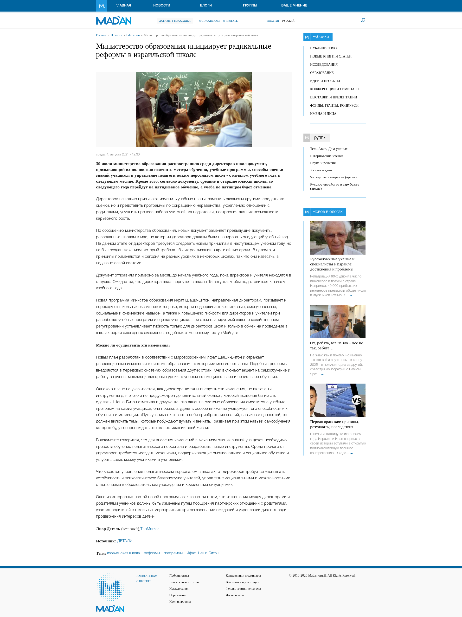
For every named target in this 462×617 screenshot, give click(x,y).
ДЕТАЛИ (125, 541)
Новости (161, 5)
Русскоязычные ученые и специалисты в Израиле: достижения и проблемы (332, 264)
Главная (123, 5)
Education (133, 35)
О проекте (230, 20)
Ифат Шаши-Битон (202, 553)
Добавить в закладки (175, 20)
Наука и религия (323, 163)
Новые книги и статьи (331, 56)
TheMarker (149, 529)
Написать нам (209, 20)
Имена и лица (323, 114)
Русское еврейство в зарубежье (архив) (334, 186)
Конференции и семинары (334, 89)
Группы (250, 5)
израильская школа (123, 553)
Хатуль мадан (321, 170)
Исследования (324, 64)
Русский (288, 20)
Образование (322, 73)
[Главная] (113, 18)
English (273, 20)
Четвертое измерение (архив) (333, 177)
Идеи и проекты (325, 81)
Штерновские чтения (326, 156)
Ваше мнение (294, 5)
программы (173, 553)
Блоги (206, 5)
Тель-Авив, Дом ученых (329, 149)
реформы (152, 553)
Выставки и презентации (333, 97)
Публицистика (324, 48)
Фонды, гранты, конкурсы (334, 105)
